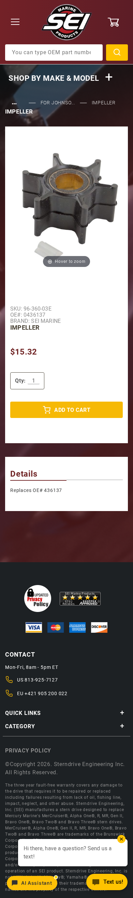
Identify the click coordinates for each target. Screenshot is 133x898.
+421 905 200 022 (46, 693)
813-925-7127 (41, 680)
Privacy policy (28, 750)
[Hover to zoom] (66, 202)
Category (20, 726)
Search (117, 52)
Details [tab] (24, 474)
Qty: (20, 380)
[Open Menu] (15, 22)
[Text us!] (107, 884)
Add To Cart (72, 410)
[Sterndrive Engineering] (66, 22)
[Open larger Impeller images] (66, 202)
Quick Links (23, 713)
